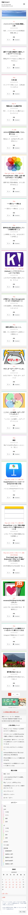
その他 (12, 173)
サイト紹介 (6, 845)
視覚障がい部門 (9, 864)
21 (20, 884)
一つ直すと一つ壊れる (14, 204)
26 (13, 887)
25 (9, 887)
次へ (17, 694)
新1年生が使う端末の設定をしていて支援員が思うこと (14, 228)
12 (13, 882)
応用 (15, 129)
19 (13, 884)
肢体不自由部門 (9, 860)
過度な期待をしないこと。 (14, 327)
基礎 (19, 173)
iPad (11, 712)
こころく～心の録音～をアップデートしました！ (14, 413)
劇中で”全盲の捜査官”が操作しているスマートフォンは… (14, 53)
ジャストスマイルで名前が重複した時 (14, 25)
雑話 (14, 440)
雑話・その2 (7, 774)
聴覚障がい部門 (9, 857)
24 (6, 887)
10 (6, 882)
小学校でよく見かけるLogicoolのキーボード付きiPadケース (14, 300)
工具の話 (14, 80)
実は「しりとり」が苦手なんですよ (12, 782)
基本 (6, 834)
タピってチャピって (8, 791)
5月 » (6, 893)
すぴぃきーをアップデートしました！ (14, 369)
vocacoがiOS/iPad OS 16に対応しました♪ (14, 601)
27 (16, 887)
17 (6, 884)
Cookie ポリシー (10, 909)
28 (20, 887)
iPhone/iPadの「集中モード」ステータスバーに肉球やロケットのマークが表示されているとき (14, 742)
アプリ (16, 173)
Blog (14, 49)
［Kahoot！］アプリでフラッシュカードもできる (14, 272)
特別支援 (15, 555)
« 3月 (3, 893)
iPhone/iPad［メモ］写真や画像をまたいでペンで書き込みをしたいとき (14, 527)
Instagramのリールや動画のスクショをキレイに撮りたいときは (14, 629)
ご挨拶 (3, 897)
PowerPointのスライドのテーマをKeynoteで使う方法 (14, 483)
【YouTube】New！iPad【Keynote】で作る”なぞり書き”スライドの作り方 (14, 559)
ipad (9, 173)
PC (14, 21)
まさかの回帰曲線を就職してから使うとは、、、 (14, 133)
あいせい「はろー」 (8, 797)
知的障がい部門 (9, 854)
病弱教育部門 (8, 851)
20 (16, 884)
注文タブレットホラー (9, 794)
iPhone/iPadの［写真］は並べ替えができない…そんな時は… (14, 176)
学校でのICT (6, 2)
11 (9, 882)
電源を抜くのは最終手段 (14, 106)
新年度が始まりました (14, 672)
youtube (11, 553)
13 (16, 882)
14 (20, 882)
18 (9, 884)
